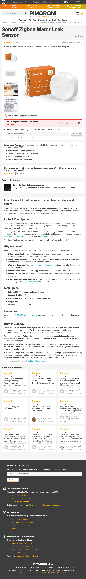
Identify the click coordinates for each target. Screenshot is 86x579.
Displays (6, 23)
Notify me (77, 133)
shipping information (20, 519)
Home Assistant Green (12, 236)
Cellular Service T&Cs (57, 573)
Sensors (31, 23)
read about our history (20, 495)
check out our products (21, 501)
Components (72, 23)
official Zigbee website (38, 361)
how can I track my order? (22, 543)
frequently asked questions (26, 556)
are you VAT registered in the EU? (25, 549)
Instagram (56, 505)
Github (60, 2)
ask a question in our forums (23, 522)
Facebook (47, 505)
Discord (52, 2)
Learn (15, 2)
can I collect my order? (20, 552)
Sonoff (81, 36)
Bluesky (36, 2)
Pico (34, 20)
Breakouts (62, 20)
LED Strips (22, 23)
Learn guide (32, 282)
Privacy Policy (42, 573)
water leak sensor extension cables (43, 265)
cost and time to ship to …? (22, 546)
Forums (28, 2)
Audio (37, 23)
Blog (21, 2)
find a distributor (18, 528)
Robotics (51, 23)
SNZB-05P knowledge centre (26, 315)
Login (74, 3)
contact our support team (22, 525)
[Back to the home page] (43, 14)
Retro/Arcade (61, 23)
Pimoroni (42, 20)
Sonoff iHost (48, 236)
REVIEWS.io (20, 394)
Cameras (14, 23)
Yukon (80, 23)
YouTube (44, 2)
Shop (9, 2)
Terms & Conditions (27, 573)
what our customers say (21, 498)
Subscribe (13, 479)
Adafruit (52, 20)
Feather (44, 23)
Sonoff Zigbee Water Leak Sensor (17, 392)
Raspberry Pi (25, 20)
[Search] (26, 13)
